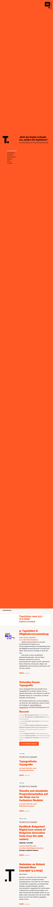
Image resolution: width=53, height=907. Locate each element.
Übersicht (24, 711)
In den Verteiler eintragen (29, 743)
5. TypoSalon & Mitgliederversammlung (34, 632)
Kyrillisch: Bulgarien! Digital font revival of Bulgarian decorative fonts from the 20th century (32, 833)
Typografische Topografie (28, 763)
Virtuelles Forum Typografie (29, 683)
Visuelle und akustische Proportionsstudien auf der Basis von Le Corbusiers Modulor (33, 795)
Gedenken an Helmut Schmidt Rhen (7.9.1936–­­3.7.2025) (32, 867)
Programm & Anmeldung (27, 621)
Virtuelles (33, 153)
